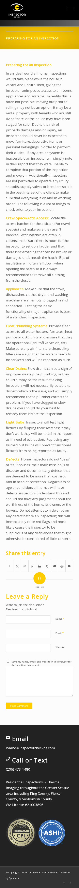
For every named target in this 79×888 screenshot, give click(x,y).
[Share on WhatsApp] (24, 566)
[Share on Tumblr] (47, 566)
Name (60, 618)
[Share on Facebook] (10, 566)
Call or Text (30, 760)
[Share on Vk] (54, 566)
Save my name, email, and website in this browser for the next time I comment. (42, 663)
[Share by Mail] (69, 566)
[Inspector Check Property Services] (33, 10)
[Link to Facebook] (64, 883)
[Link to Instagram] (70, 883)
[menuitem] (67, 8)
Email (60, 633)
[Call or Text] (8, 759)
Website (60, 647)
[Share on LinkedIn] (39, 566)
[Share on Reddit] (62, 566)
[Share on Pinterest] (32, 566)
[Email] (8, 737)
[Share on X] (17, 566)
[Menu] (67, 8)
